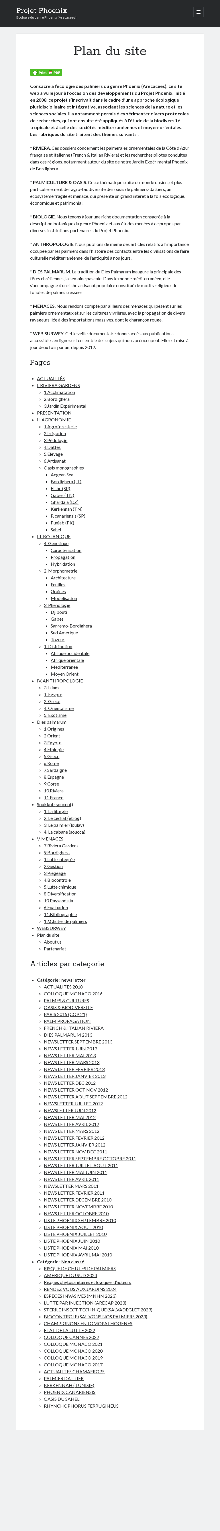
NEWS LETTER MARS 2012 (71, 1131)
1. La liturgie (56, 811)
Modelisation (64, 598)
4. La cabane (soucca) (64, 831)
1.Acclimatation (59, 392)
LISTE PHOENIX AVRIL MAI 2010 (78, 1254)
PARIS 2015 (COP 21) (65, 1014)
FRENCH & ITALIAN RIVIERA (74, 1028)
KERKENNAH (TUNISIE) (69, 1385)
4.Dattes (52, 447)
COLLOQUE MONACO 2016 (73, 993)
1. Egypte (53, 694)
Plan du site (48, 935)
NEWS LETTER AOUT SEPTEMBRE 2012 (85, 1096)
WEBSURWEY (51, 928)
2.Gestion (53, 866)
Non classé (72, 1261)
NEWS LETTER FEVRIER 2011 (74, 1192)
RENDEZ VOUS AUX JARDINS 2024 (80, 1289)
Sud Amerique (64, 632)
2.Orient (52, 735)
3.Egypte (52, 742)
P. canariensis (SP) (68, 515)
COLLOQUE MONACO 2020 (73, 1351)
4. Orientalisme (59, 708)
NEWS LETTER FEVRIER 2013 (74, 1069)
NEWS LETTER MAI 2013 (70, 1055)
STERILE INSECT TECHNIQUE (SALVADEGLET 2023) (98, 1309)
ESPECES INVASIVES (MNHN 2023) (80, 1296)
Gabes (57, 619)
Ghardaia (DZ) (64, 502)
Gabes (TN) (62, 495)
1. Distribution (58, 646)
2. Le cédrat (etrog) (62, 818)
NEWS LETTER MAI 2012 (70, 1117)
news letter (73, 979)
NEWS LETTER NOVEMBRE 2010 (78, 1206)
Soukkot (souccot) (55, 804)
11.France (53, 797)
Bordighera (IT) (66, 481)
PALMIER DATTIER (64, 1378)
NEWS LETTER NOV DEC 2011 (75, 1151)
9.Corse (51, 783)
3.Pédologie (55, 440)
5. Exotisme (55, 715)
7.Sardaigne (55, 770)
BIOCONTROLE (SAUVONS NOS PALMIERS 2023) (95, 1316)
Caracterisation (66, 550)
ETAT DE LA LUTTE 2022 (69, 1330)
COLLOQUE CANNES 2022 (71, 1337)
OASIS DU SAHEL (61, 1399)
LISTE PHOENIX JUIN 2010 (72, 1241)
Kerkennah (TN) (66, 509)
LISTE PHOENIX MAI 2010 (71, 1247)
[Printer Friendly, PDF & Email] (46, 72)
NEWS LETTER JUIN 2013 (70, 1048)
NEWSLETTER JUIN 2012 (70, 1110)
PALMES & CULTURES (66, 1000)
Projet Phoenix (41, 10)
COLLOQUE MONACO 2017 (73, 1364)
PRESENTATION (54, 412)
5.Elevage (53, 454)
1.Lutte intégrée (59, 859)
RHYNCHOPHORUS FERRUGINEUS (81, 1405)
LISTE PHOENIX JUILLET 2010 (75, 1234)
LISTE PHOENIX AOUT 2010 (73, 1227)
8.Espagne (54, 777)
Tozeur (57, 639)
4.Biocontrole (57, 880)
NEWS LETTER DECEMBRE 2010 (77, 1199)
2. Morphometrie (60, 570)
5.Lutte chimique (60, 886)
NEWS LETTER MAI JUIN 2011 (75, 1172)
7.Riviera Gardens (61, 845)
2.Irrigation (55, 433)
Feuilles (58, 584)
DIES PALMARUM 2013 (68, 1034)
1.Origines (54, 728)
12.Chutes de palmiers (65, 921)
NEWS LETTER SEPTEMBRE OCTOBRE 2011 (90, 1158)
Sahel (56, 529)
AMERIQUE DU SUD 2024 (70, 1275)
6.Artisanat (55, 460)
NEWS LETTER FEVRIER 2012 (74, 1138)
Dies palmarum (51, 722)
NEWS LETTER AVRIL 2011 (71, 1179)
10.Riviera (54, 790)
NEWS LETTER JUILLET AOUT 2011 (81, 1165)
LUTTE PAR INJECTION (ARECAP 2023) (85, 1302)
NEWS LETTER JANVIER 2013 (74, 1076)
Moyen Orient (64, 673)
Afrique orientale (67, 660)
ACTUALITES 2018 (63, 986)
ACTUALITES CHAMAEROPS (74, 1371)
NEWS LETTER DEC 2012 (70, 1083)
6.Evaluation (56, 907)
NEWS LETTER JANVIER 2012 (74, 1144)
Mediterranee (64, 667)
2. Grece (52, 701)
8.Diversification (60, 893)
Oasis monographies (64, 467)
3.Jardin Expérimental (65, 406)
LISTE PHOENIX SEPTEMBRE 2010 (80, 1220)
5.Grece (51, 756)
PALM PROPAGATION (67, 1021)
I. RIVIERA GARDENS (58, 385)
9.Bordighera (57, 852)
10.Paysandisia (58, 900)
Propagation (63, 557)
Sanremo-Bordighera (71, 625)
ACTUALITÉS (51, 378)
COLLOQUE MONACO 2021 (73, 1344)
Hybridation (63, 564)
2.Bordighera (57, 399)
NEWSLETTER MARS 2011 (71, 1186)
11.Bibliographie (60, 914)
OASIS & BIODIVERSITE (68, 1007)
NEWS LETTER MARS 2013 (71, 1062)
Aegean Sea (62, 474)
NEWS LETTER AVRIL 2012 (71, 1124)
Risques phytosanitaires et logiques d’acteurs (87, 1282)
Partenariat (55, 948)
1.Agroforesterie (60, 426)
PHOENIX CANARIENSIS (69, 1392)
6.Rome (51, 763)
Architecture (63, 577)
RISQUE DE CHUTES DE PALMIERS (80, 1268)
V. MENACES (50, 838)
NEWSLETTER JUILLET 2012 (73, 1103)
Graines (58, 591)
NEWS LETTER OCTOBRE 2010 (76, 1213)
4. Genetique (56, 543)
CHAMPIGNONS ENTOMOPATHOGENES (88, 1323)
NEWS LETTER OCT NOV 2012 (76, 1089)
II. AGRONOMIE (54, 419)
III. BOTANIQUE (53, 536)
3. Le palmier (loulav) (64, 825)
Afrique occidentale (70, 653)
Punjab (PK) (62, 522)
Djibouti (59, 612)
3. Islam (51, 687)
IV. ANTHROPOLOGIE (60, 680)
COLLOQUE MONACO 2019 (73, 1357)
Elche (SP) (60, 488)
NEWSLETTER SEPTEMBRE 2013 (78, 1041)
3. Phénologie (57, 605)
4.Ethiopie (54, 749)
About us (53, 941)
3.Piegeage (55, 873)
